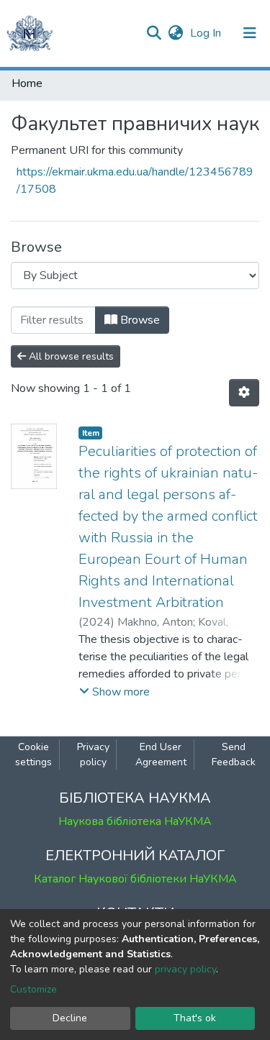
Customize (33, 989)
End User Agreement (160, 754)
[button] (175, 33)
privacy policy (185, 969)
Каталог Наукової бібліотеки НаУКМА (135, 879)
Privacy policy (93, 754)
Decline (70, 1018)
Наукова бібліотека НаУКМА (135, 821)
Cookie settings (33, 754)
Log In (207, 33)
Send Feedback (234, 754)
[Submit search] (153, 33)
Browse (138, 320)
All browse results (70, 356)
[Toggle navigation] (250, 33)
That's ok (195, 1018)
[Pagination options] (244, 392)
